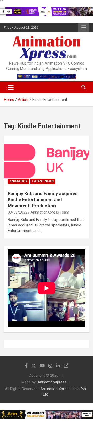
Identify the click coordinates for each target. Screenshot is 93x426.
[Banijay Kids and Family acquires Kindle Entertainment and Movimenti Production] (46, 161)
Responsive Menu (83, 27)
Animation (18, 181)
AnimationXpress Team (49, 212)
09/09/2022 (17, 212)
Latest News (43, 181)
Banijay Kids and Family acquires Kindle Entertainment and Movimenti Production (43, 199)
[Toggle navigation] (11, 87)
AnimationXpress (52, 382)
